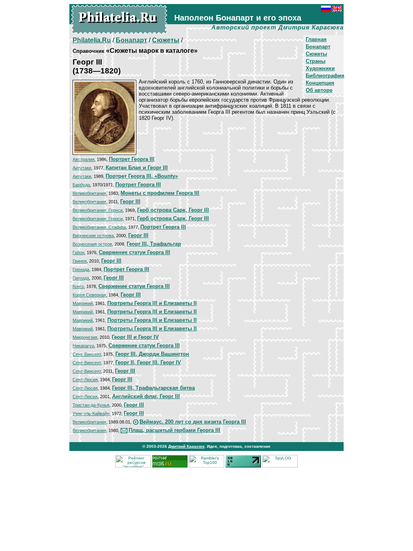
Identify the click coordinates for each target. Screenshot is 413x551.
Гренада (81, 269)
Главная (316, 39)
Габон (78, 252)
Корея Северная (89, 294)
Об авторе (319, 90)
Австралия (83, 159)
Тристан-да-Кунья (91, 405)
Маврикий (83, 303)
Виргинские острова (93, 235)
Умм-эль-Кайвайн (91, 413)
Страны (315, 61)
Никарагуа (83, 345)
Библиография (325, 76)
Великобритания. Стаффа (99, 227)
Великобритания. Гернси (98, 210)
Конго (78, 286)
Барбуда (81, 184)
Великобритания (89, 193)
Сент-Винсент (87, 354)
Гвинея (80, 261)
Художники (320, 68)
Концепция (320, 83)
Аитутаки (82, 167)
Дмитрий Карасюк (186, 446)
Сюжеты (316, 54)
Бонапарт (318, 47)
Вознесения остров (92, 244)
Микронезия (85, 337)
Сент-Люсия (85, 379)
